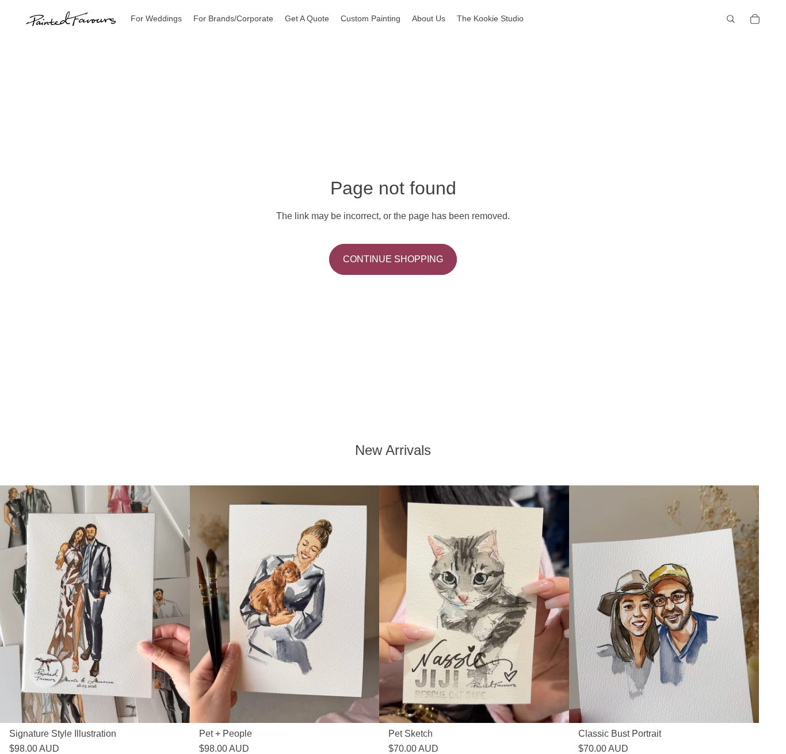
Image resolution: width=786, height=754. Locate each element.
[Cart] (755, 19)
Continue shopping (393, 259)
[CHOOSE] (172, 705)
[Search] (730, 19)
